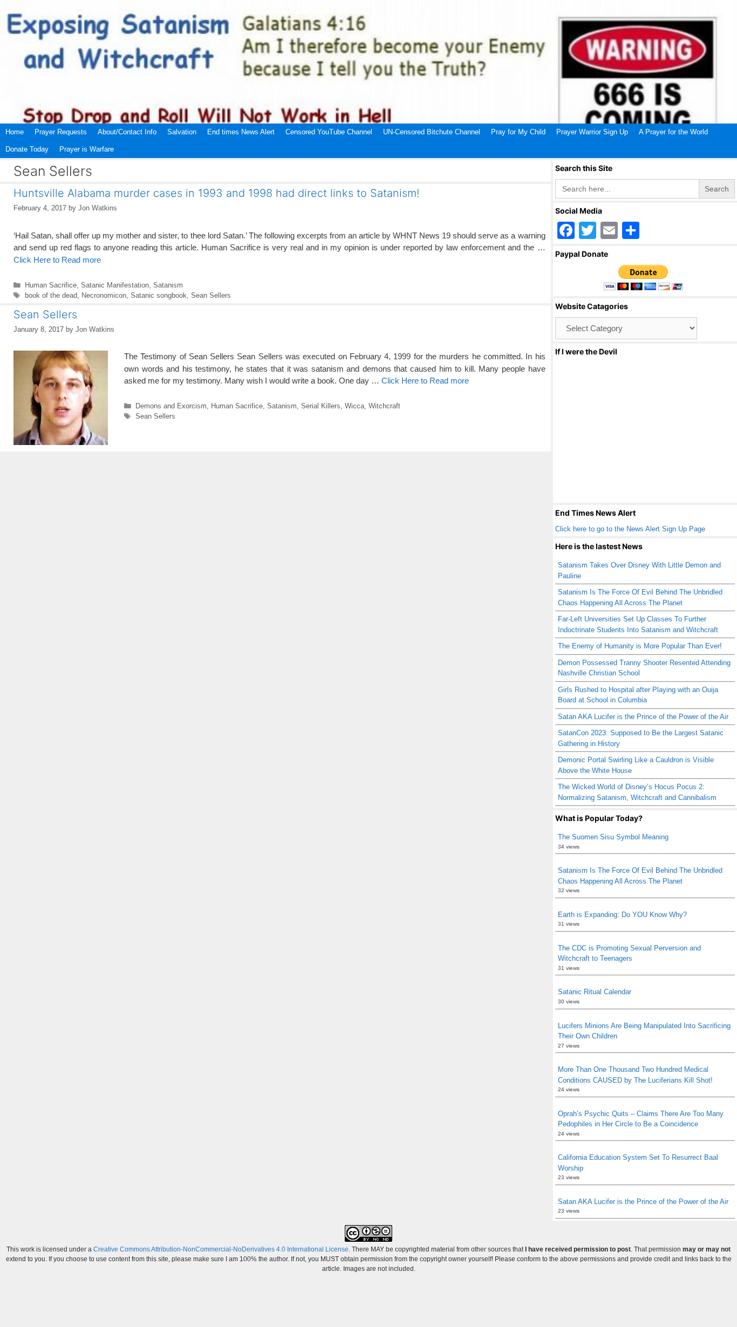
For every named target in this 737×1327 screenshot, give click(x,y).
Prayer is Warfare (86, 149)
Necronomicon (103, 295)
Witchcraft (384, 406)
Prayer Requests (61, 132)
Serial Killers (320, 406)
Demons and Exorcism (171, 406)
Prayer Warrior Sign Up (592, 132)
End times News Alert (241, 132)
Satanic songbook (159, 295)
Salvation (181, 132)
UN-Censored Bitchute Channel (431, 132)
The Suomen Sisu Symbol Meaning (613, 837)
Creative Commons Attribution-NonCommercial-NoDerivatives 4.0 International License (221, 1249)
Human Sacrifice (51, 285)
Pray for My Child (518, 132)
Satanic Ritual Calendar (594, 992)
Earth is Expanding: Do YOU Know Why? (622, 915)
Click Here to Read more (57, 259)
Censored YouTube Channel (328, 132)
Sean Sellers (211, 295)
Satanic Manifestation (115, 285)
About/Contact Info (127, 132)
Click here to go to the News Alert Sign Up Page (630, 529)
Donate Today (27, 149)
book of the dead (51, 295)
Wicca (354, 406)
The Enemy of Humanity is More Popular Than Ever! (640, 646)
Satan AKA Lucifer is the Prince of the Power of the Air (643, 717)
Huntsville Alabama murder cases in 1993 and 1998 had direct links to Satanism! (216, 193)
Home (14, 132)
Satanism (168, 285)
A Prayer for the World (673, 132)
